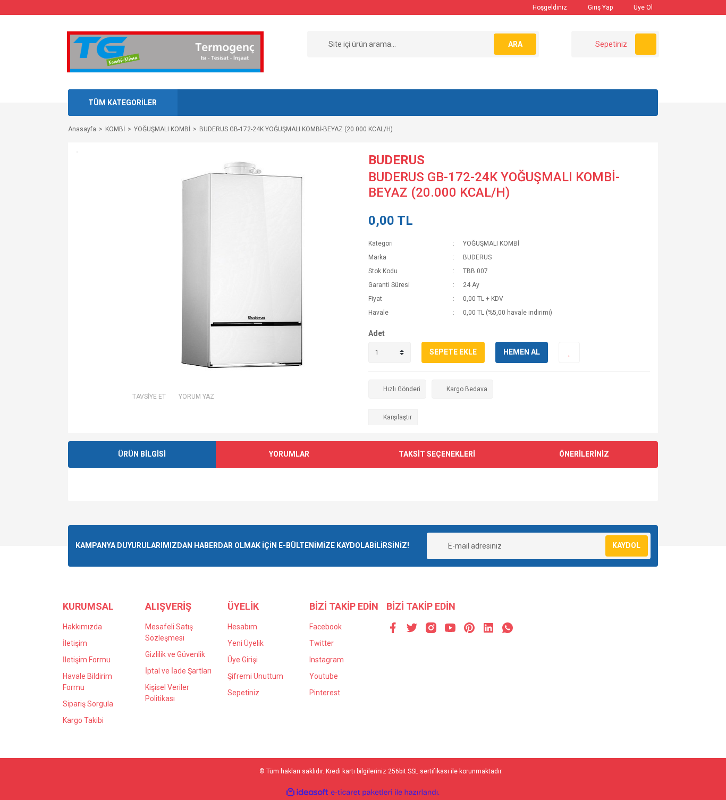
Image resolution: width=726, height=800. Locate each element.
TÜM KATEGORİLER (122, 102)
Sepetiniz (243, 692)
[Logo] (165, 51)
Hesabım (242, 626)
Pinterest (324, 692)
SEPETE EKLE (453, 352)
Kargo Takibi (83, 720)
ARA (515, 44)
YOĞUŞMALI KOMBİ (491, 243)
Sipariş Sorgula (88, 704)
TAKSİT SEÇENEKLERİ (437, 454)
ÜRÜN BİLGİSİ (142, 454)
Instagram (326, 659)
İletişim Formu (87, 659)
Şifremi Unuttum (255, 676)
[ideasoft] (307, 792)
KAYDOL (626, 545)
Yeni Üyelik (245, 643)
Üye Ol (642, 7)
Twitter (321, 643)
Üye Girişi (242, 659)
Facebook (325, 626)
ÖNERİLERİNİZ (584, 454)
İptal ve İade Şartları (178, 671)
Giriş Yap (599, 7)
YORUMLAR (289, 454)
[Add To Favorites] (569, 352)
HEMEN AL (521, 352)
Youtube (323, 676)
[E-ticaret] (362, 792)
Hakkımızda (82, 626)
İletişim (75, 643)
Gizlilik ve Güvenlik (175, 654)
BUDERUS (396, 160)
